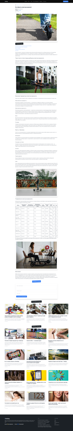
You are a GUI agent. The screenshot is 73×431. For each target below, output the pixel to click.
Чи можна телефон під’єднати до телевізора (14, 340)
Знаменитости (56, 422)
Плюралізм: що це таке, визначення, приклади (57, 382)
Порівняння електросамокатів (20, 49)
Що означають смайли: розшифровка (44, 424)
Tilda (55, 420)
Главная (26, 1)
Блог (29, 1)
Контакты (44, 1)
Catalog (6, 1)
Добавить (65, 1)
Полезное (29, 329)
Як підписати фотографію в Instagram (44, 421)
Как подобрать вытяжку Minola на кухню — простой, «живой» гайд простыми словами (44, 426)
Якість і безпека (17, 48)
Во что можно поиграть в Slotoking (12, 361)
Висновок (16, 50)
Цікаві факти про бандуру (42, 423)
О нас (31, 1)
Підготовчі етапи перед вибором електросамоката (23, 45)
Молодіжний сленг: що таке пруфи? (43, 422)
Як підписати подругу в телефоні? (43, 420)
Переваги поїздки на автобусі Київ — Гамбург (57, 361)
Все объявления (36, 1)
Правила (41, 1)
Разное (50, 329)
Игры (55, 423)
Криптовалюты (56, 424)
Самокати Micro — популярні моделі (34, 340)
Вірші (55, 421)
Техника (19, 10)
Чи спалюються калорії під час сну (12, 403)
